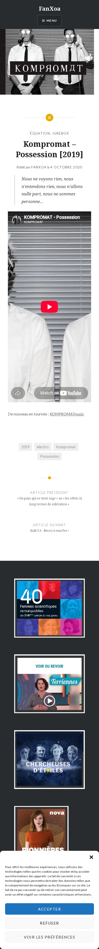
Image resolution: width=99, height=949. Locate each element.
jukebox (60, 133)
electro (43, 447)
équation (40, 133)
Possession (49, 456)
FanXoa (49, 8)
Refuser (49, 923)
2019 (26, 447)
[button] (91, 857)
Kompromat (66, 447)
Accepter (49, 909)
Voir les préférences (49, 937)
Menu (51, 20)
